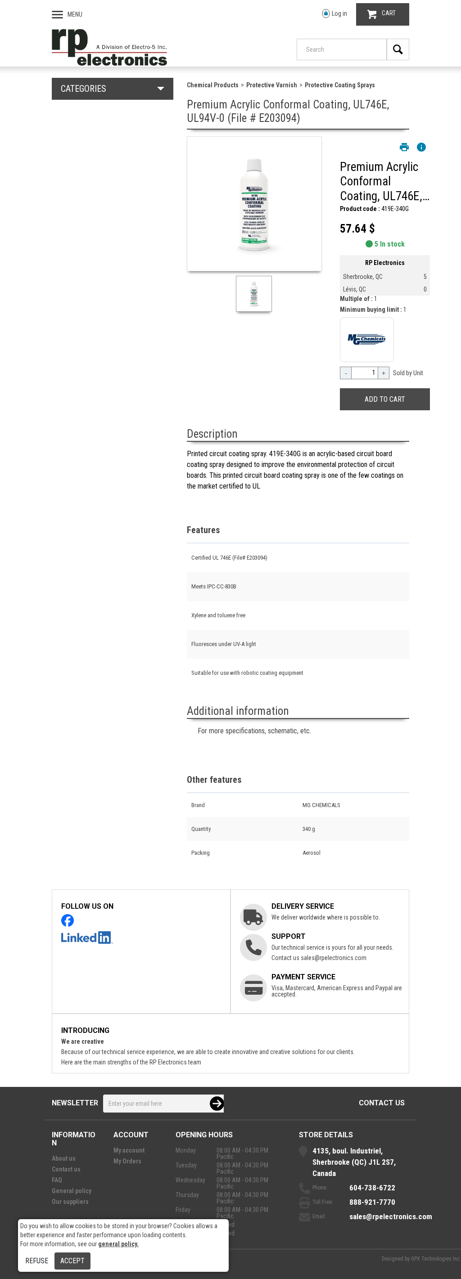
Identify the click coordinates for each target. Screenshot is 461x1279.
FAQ (57, 1180)
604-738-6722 (372, 1187)
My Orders (127, 1161)
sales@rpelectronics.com (333, 957)
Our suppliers (70, 1201)
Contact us (382, 1103)
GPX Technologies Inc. (436, 1259)
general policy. (118, 1244)
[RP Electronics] (109, 63)
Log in (339, 13)
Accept (72, 1261)
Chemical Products (213, 85)
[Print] (404, 147)
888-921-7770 (372, 1202)
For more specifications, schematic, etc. (254, 731)
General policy (71, 1190)
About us (64, 1158)
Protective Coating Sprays (340, 85)
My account (129, 1150)
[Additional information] (421, 147)
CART (389, 13)
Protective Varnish (271, 85)
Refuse (36, 1261)
